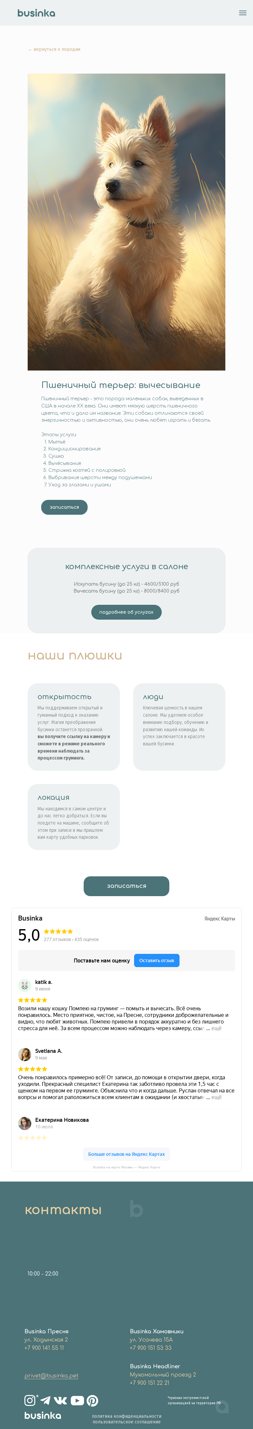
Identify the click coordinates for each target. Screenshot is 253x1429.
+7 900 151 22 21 (149, 1383)
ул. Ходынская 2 (46, 1340)
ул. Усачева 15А (151, 1340)
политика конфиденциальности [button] (126, 1416)
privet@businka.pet (51, 1376)
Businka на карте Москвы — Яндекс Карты (126, 1167)
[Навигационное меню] (242, 13)
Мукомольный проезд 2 (163, 1375)
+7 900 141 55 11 (44, 1348)
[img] (45, 1400)
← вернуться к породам (54, 49)
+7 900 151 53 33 (151, 1348)
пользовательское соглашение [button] (127, 1422)
